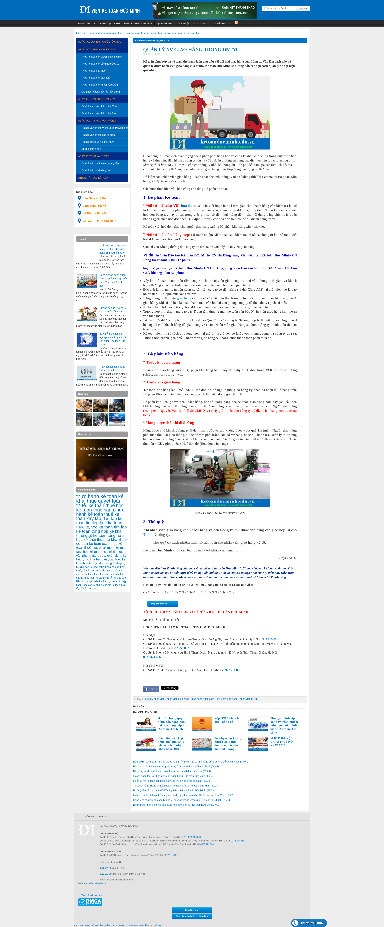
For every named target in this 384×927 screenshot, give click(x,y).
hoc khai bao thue (96, 559)
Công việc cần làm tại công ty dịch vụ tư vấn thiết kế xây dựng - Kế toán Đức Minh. (182, 800)
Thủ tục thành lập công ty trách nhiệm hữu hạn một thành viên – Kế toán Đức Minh (284, 725)
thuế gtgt (118, 563)
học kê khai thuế (90, 539)
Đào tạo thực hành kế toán (98, 49)
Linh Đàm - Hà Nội (95, 205)
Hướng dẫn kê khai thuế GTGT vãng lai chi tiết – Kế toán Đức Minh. (174, 790)
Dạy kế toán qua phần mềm (97, 99)
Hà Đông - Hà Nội (94, 213)
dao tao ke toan (84, 574)
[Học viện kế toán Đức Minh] (110, 8)
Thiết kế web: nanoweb (92, 895)
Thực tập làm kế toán (94, 177)
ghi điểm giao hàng (227, 699)
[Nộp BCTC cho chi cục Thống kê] (202, 724)
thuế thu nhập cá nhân (111, 570)
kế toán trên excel (89, 588)
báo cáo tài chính (92, 585)
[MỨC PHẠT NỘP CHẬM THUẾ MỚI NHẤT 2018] (258, 744)
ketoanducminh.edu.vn (95, 883)
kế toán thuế (102, 505)
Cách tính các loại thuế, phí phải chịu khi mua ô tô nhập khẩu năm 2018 (171, 744)
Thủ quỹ (150, 534)
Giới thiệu (89, 816)
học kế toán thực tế (97, 551)
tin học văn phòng (100, 563)
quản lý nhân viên (155, 699)
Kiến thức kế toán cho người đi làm (106, 33)
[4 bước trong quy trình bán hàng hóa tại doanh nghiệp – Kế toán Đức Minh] (146, 724)
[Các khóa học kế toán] (204, 17)
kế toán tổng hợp (108, 535)
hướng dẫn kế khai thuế (90, 566)
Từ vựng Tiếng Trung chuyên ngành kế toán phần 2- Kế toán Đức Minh (176, 785)
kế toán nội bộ (90, 570)
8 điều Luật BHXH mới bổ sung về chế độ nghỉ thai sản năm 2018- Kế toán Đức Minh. (183, 795)
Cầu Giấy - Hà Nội (95, 198)
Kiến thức (102, 816)
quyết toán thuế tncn (98, 581)
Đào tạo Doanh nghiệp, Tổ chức (101, 41)
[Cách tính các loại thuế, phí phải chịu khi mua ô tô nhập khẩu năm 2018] (146, 744)
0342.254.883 (180, 648)
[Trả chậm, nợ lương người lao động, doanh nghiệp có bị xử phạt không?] (202, 744)
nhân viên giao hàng (178, 699)
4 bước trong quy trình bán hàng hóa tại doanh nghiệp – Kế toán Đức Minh (171, 724)
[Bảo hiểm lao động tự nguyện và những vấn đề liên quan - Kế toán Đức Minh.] (87, 340)
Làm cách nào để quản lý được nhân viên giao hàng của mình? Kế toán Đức (163, 33)
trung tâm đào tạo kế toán (86, 925)
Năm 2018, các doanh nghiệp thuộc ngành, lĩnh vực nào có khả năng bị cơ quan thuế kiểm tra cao (190, 761)
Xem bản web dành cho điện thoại (192, 916)
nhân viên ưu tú (248, 699)
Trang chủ (80, 33)
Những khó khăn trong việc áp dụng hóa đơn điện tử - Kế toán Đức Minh (176, 804)
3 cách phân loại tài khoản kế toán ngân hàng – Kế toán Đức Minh (173, 776)
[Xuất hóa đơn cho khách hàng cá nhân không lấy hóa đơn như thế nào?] (87, 251)
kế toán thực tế (104, 577)
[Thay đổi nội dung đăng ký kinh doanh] (87, 373)
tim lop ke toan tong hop (101, 529)
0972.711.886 (312, 923)
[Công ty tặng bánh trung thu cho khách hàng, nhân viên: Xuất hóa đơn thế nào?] (87, 281)
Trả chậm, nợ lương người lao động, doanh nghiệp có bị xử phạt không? (227, 744)
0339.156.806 (269, 639)
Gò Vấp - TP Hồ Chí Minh (99, 220)
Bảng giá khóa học (159, 603)
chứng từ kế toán (85, 577)
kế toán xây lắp (97, 516)
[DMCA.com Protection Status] (90, 905)
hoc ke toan (101, 527)
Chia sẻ (153, 689)
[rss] (236, 23)
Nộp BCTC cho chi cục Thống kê (227, 720)
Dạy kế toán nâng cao (94, 156)
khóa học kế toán (153, 925)
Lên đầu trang (192, 910)
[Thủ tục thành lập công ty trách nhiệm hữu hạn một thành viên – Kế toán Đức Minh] (258, 724)
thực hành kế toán (96, 496)
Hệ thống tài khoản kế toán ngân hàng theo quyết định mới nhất (172, 771)
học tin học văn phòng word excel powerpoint (122, 925)
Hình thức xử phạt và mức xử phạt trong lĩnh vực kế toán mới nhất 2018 (176, 766)
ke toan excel (99, 544)
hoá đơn (188, 205)
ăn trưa (155, 320)
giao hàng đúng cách (202, 699)
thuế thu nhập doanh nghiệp (109, 574)
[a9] (117, 425)
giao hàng (184, 298)
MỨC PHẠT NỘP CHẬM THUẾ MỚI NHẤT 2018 (282, 742)
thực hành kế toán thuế (100, 512)
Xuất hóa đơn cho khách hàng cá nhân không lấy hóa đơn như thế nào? (112, 249)
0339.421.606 (152, 657)
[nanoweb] (101, 480)
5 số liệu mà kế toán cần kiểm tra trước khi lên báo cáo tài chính (172, 780)
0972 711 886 (232, 670)
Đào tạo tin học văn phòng (98, 120)
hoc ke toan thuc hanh (100, 507)
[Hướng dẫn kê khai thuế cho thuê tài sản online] (87, 314)
